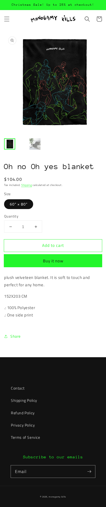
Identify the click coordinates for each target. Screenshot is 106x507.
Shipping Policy (24, 400)
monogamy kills (57, 496)
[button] (7, 19)
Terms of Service (25, 437)
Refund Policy (23, 413)
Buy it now (53, 261)
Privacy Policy (23, 425)
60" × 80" (18, 204)
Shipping (26, 185)
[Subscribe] (89, 471)
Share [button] (15, 336)
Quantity (11, 216)
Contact (17, 388)
